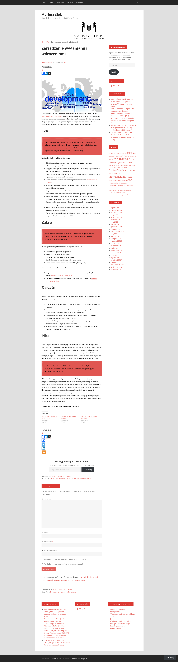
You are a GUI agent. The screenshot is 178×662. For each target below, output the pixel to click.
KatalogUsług (114, 163)
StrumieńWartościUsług (117, 183)
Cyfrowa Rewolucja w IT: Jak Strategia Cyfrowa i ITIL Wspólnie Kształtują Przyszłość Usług (57, 642)
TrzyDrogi (126, 185)
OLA (118, 167)
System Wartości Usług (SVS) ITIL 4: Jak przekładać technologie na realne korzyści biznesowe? (123, 127)
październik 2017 (117, 265)
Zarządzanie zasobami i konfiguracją (49, 417)
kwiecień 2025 (116, 217)
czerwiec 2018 (116, 246)
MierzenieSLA (113, 165)
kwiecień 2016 (116, 267)
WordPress (74, 658)
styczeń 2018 (116, 258)
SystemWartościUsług (116, 185)
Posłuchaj (121, 167)
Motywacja (128, 165)
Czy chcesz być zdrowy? (63, 589)
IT (51, 476)
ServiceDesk (112, 180)
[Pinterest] (114, 86)
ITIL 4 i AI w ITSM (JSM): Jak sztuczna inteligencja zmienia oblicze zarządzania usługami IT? (56, 628)
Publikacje (70, 3)
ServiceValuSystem (121, 180)
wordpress (128, 190)
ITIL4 (125, 159)
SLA (130, 180)
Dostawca (125, 156)
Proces (62, 476)
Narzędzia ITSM (112, 167)
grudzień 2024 (116, 227)
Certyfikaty (79, 3)
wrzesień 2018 (116, 241)
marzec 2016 (116, 269)
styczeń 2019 (116, 236)
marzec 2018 (116, 253)
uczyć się (131, 185)
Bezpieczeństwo (122, 153)
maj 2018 (114, 248)
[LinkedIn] (116, 86)
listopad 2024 (116, 229)
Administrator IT (113, 153)
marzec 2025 (116, 220)
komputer (122, 162)
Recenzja (128, 177)
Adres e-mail (48, 541)
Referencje (60, 3)
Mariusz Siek (52, 14)
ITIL (53, 476)
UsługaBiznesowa (113, 190)
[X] (49, 71)
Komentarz (48, 499)
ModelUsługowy (122, 165)
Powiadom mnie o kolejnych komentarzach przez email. (67, 559)
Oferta (52, 3)
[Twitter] (43, 444)
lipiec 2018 (115, 243)
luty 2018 (114, 255)
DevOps (114, 156)
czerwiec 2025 (116, 212)
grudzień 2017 (116, 260)
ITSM (58, 476)
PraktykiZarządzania (118, 170)
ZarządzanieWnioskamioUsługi (116, 195)
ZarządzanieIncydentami (117, 192)
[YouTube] (118, 86)
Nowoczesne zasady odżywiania (63, 592)
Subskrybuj (88, 470)
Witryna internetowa (50, 550)
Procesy (68, 476)
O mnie (44, 3)
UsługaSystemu (121, 190)
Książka (128, 163)
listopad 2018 (116, 239)
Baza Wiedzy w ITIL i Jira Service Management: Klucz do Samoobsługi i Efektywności (123, 111)
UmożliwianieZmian (113, 188)
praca (125, 167)
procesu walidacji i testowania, (52, 116)
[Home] (43, 42)
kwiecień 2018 (116, 250)
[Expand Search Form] (137, 2)
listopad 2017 (116, 262)
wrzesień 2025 (116, 210)
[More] (44, 452)
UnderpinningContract (123, 188)
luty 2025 (114, 222)
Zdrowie (126, 195)
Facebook (111, 159)
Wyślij (113, 72)
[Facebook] (43, 441)
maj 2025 (114, 215)
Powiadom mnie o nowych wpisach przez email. (63, 564)
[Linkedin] (46, 71)
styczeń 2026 (116, 208)
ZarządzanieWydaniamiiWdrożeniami (78, 478)
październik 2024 (117, 231)
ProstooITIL (115, 173)
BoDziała (131, 153)
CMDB (110, 156)
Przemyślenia (116, 176)
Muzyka (133, 165)
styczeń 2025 (116, 224)
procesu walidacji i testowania (61, 275)
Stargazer (84, 658)
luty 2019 (114, 234)
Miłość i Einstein (116, 628)
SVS (126, 183)
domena (119, 156)
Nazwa (46, 532)
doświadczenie (133, 156)
